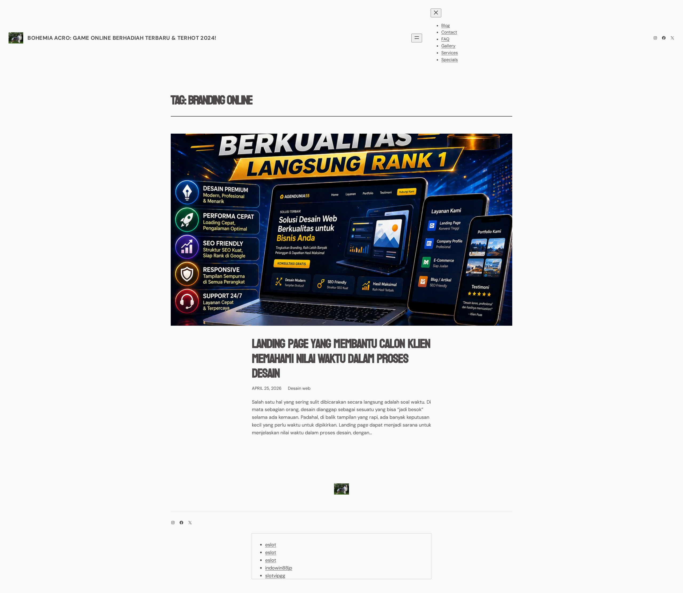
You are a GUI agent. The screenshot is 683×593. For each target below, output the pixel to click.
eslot (270, 545)
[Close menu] (436, 13)
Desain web (299, 388)
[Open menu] (416, 38)
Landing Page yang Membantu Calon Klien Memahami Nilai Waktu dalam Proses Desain (341, 358)
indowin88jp (278, 568)
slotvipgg (275, 575)
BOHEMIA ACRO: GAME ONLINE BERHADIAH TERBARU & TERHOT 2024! (121, 37)
